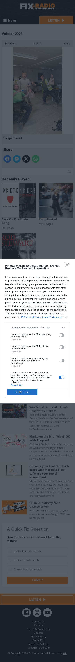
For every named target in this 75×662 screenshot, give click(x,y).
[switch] (61, 335)
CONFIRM (22, 392)
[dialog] (37, 331)
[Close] (68, 266)
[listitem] (37, 327)
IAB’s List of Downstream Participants (41, 317)
